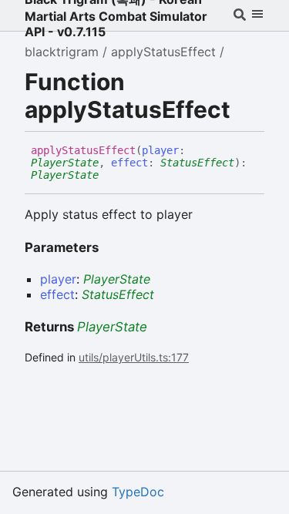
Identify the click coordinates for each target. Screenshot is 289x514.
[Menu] (257, 15)
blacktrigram (62, 51)
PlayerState (65, 162)
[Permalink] (110, 175)
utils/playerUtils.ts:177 (134, 357)
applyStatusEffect (163, 51)
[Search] (239, 15)
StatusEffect (197, 162)
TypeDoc (138, 491)
